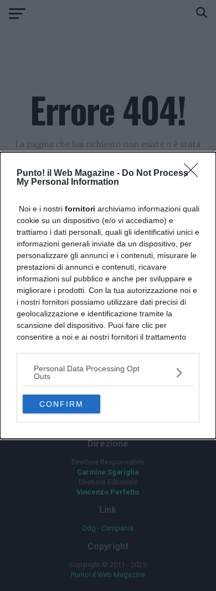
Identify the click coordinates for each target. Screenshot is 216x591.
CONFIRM (61, 404)
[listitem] (108, 372)
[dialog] (108, 295)
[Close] (194, 173)
